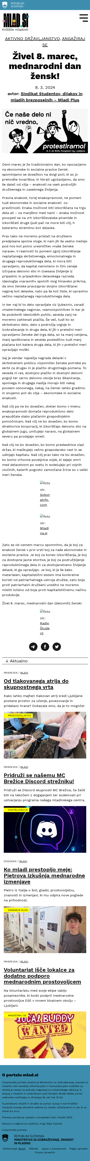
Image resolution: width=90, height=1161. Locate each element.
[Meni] (84, 18)
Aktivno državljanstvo (32, 38)
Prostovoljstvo (19, 715)
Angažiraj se (17, 1015)
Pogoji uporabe (78, 1148)
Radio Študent (45, 628)
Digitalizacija (18, 809)
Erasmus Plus (18, 910)
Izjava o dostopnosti (54, 1148)
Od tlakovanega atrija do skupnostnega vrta (36, 684)
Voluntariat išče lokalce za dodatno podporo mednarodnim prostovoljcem (42, 976)
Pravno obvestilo (45, 1152)
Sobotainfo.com (45, 500)
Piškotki (33, 1148)
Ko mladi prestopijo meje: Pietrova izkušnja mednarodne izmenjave (44, 875)
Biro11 (22, 1148)
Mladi (24, 672)
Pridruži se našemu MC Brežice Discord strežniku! (39, 778)
